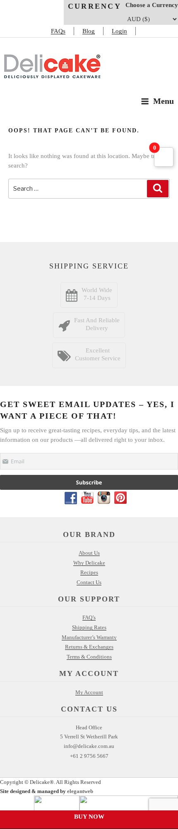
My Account (89, 692)
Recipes (89, 572)
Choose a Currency (151, 5)
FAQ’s (89, 617)
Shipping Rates (89, 627)
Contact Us (89, 582)
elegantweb (80, 791)
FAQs (58, 31)
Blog (88, 31)
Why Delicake (89, 563)
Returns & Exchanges (89, 647)
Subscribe (89, 482)
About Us (89, 553)
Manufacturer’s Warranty (89, 637)
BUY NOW (89, 816)
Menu (163, 100)
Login (119, 31)
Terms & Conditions (89, 657)
